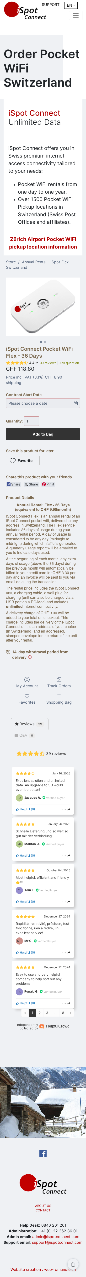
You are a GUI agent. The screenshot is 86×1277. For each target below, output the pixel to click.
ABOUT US (43, 1206)
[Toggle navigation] (75, 15)
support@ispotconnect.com (57, 1242)
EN (69, 5)
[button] (23, 460)
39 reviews (48, 363)
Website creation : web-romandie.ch (43, 1269)
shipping (13, 382)
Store (11, 261)
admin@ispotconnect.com (55, 1236)
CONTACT (43, 1210)
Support (50, 4)
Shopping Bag (59, 702)
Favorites (27, 702)
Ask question (69, 363)
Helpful (24, 809)
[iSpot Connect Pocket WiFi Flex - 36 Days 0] (43, 307)
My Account (27, 685)
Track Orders (59, 685)
